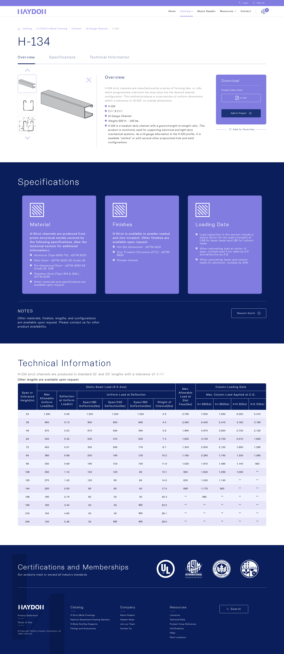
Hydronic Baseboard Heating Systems (90, 620)
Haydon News (127, 620)
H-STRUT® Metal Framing (52, 28)
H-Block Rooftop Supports (84, 624)
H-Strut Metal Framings (82, 615)
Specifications (62, 57)
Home (172, 11)
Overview (26, 57)
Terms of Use (25, 622)
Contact (246, 11)
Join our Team (127, 624)
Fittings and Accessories (83, 629)
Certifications (177, 629)
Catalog (27, 28)
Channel (77, 28)
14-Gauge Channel (97, 28)
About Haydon (206, 11)
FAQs (172, 633)
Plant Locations (178, 637)
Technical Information (109, 57)
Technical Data (177, 620)
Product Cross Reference (183, 624)
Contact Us (126, 629)
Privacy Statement (28, 616)
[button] (27, 138)
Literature (175, 615)
